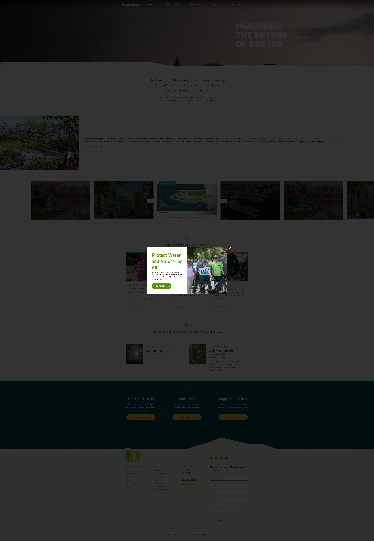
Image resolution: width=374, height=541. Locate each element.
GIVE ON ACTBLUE (159, 286)
